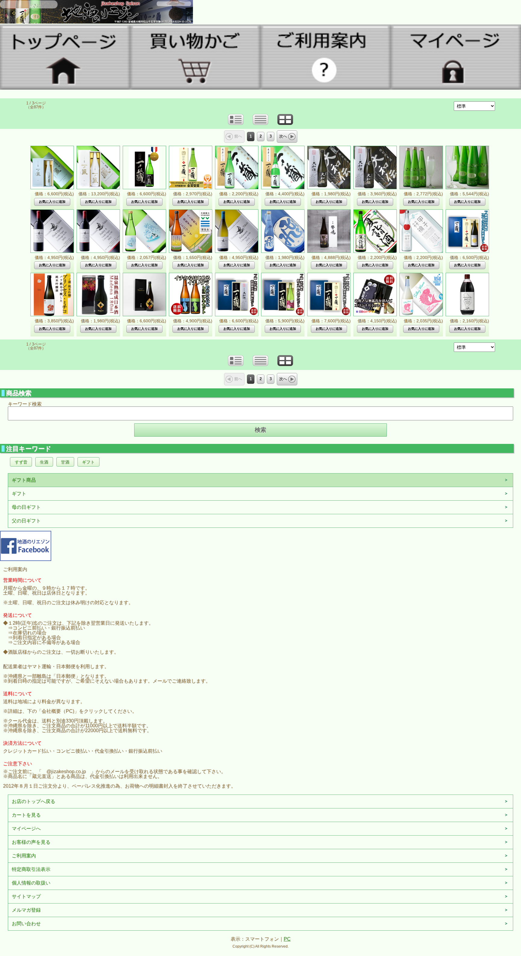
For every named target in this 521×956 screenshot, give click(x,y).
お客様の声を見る (31, 842)
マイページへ (26, 828)
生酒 (44, 462)
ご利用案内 (24, 855)
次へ (283, 136)
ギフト (88, 462)
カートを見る (26, 814)
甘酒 (65, 462)
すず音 (21, 462)
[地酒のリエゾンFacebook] (25, 545)
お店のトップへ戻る (33, 801)
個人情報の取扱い (31, 882)
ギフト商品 (24, 480)
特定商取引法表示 (31, 869)
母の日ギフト (26, 507)
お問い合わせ (26, 923)
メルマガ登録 (26, 910)
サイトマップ (26, 896)
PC (287, 939)
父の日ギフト (26, 520)
